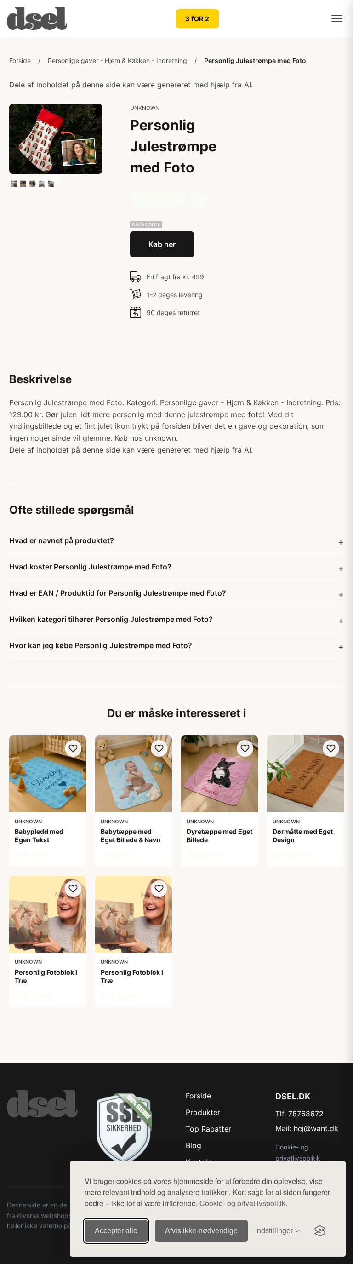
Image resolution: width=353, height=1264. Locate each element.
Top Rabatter (208, 1128)
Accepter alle (116, 1231)
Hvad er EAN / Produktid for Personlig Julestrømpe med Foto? (117, 593)
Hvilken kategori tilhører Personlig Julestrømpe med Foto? (111, 619)
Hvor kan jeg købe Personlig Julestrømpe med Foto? (100, 645)
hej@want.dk (316, 1128)
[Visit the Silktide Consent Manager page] (320, 1231)
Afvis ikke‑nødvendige (201, 1231)
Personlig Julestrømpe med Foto (255, 60)
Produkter (203, 1112)
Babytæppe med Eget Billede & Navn (130, 835)
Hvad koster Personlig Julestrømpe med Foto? (90, 566)
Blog (193, 1145)
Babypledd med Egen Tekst (39, 835)
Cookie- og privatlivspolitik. (243, 1203)
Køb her (162, 244)
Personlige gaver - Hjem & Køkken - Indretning (117, 60)
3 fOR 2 (197, 19)
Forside (20, 60)
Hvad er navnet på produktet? (61, 540)
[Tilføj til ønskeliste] (73, 748)
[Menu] (337, 18)
